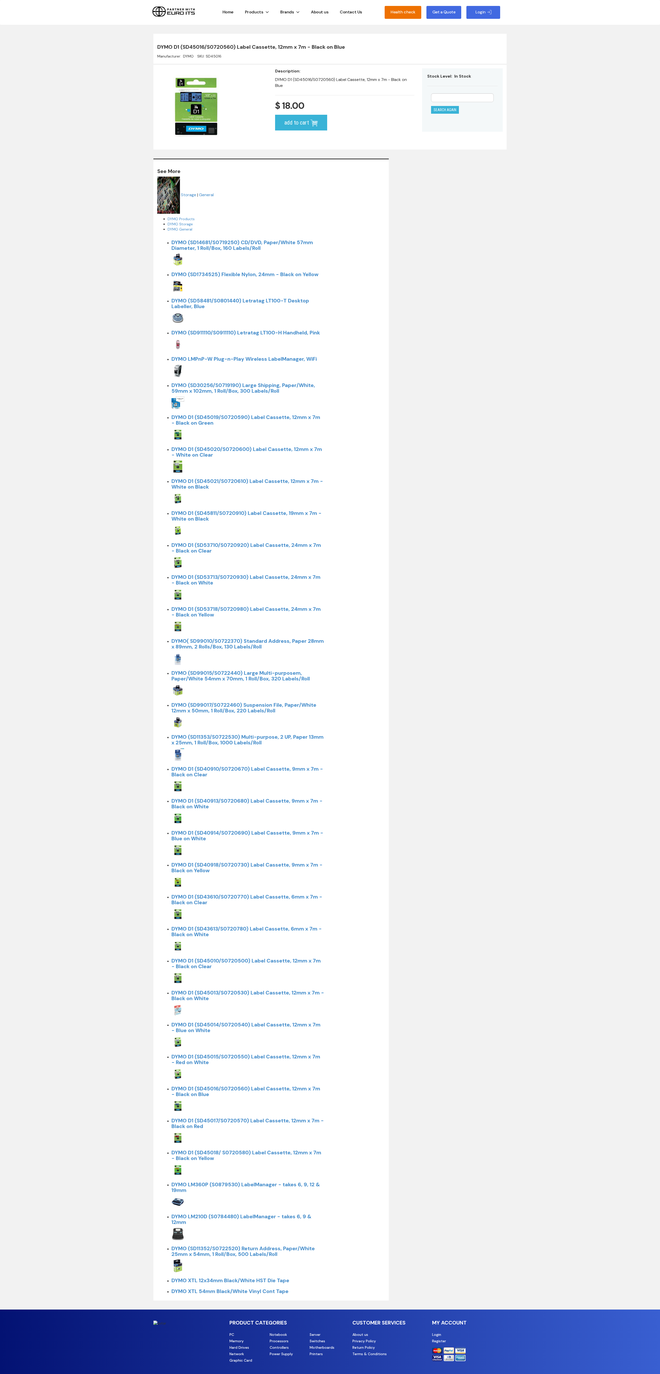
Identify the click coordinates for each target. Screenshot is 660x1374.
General (206, 195)
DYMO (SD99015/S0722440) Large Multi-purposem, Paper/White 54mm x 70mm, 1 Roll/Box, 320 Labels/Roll (240, 676)
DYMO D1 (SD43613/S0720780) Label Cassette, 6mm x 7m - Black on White (246, 931)
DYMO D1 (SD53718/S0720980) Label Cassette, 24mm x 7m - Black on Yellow (246, 612)
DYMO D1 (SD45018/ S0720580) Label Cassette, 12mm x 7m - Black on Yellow (246, 1155)
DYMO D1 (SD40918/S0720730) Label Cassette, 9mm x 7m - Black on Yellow (247, 867)
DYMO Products (181, 219)
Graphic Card (240, 1360)
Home (228, 12)
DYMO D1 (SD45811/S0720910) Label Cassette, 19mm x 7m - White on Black (246, 516)
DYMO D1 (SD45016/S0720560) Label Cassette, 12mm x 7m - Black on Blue (245, 1091)
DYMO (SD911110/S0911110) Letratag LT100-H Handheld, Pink (245, 332)
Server (315, 1334)
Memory (236, 1341)
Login (436, 1334)
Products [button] (254, 12)
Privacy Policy (364, 1341)
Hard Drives (239, 1347)
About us (319, 12)
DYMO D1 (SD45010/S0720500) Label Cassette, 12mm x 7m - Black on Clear (246, 963)
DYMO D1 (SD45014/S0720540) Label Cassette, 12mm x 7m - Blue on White (245, 1027)
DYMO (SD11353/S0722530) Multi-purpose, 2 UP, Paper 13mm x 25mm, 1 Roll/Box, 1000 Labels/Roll (247, 740)
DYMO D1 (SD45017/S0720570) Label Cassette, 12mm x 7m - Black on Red (247, 1123)
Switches (317, 1341)
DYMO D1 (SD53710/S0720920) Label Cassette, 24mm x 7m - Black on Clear (246, 548)
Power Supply (281, 1354)
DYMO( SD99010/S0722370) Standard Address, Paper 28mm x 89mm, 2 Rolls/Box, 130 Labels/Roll (247, 644)
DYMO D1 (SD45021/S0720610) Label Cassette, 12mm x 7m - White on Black (247, 484)
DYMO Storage (180, 224)
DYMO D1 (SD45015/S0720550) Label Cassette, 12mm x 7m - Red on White (245, 1059)
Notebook (278, 1334)
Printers (316, 1354)
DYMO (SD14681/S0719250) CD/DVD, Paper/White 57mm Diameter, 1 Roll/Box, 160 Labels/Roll (242, 245)
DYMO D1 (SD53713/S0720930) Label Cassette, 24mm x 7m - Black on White (245, 580)
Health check (403, 12)
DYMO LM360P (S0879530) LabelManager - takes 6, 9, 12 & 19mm (245, 1187)
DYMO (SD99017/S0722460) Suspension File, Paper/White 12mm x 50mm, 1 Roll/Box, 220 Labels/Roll (243, 708)
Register (439, 1341)
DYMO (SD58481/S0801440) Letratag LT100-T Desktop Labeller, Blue (240, 303)
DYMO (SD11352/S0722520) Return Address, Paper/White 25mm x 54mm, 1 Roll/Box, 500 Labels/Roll (243, 1251)
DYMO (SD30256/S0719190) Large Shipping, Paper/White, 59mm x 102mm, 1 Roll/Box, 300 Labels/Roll (243, 388)
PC (231, 1334)
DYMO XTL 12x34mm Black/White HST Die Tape (230, 1280)
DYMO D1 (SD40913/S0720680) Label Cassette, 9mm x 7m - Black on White (247, 803)
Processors (279, 1341)
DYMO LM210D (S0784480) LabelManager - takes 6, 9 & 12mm (241, 1219)
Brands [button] (287, 12)
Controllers (279, 1347)
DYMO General (180, 229)
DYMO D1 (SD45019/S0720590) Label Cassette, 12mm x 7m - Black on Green (245, 420)
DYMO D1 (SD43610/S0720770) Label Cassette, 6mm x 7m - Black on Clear (246, 899)
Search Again (445, 110)
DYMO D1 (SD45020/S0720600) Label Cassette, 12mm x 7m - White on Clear (246, 452)
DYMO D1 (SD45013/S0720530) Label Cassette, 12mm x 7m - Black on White (247, 995)
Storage (188, 195)
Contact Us (351, 12)
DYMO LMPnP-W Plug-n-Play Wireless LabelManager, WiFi (244, 359)
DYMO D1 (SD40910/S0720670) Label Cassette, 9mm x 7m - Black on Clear (247, 772)
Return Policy (363, 1347)
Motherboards (322, 1347)
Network (236, 1354)
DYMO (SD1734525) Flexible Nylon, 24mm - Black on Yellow (244, 274)
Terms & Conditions (369, 1354)
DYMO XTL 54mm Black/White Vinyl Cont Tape (229, 1291)
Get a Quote (444, 12)
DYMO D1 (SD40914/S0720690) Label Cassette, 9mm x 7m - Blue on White (247, 835)
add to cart (297, 122)
